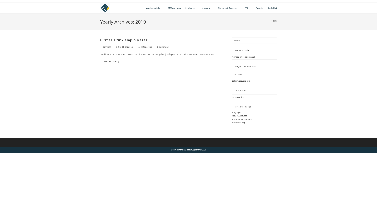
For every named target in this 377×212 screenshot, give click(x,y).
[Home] (269, 20)
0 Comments (163, 46)
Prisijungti (236, 112)
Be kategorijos (145, 46)
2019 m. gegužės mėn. (241, 81)
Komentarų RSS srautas (242, 119)
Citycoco (107, 46)
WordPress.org (238, 122)
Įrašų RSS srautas (239, 115)
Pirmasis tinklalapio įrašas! (124, 40)
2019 (275, 20)
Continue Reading (113, 62)
